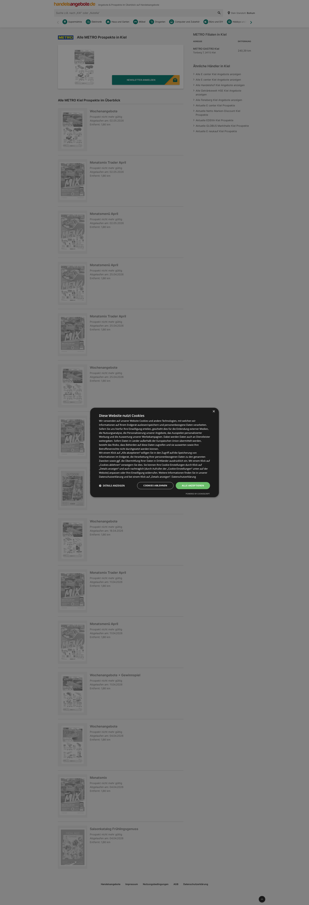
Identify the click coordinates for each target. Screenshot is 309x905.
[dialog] (154, 452)
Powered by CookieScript (198, 494)
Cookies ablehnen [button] (155, 485)
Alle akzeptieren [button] (193, 485)
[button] (112, 485)
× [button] (213, 411)
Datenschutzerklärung (184, 476)
